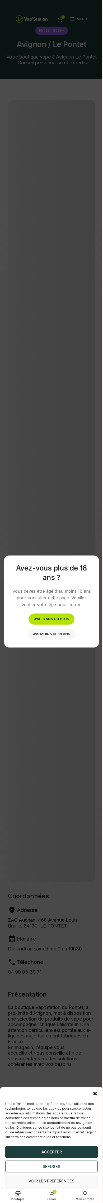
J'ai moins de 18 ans (49, 637)
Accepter (49, 1145)
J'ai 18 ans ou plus (49, 622)
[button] (91, 1087)
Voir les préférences (50, 1174)
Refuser (49, 1159)
